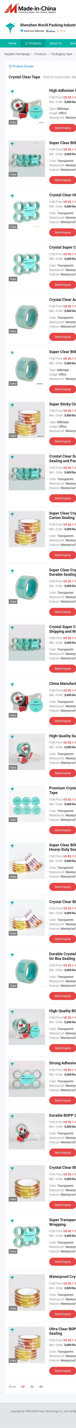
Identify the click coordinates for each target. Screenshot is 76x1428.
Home (12, 43)
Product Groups (23, 66)
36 (32, 1387)
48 (41, 1387)
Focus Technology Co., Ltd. (53, 1411)
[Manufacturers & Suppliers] (30, 8)
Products (35, 43)
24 (22, 1386)
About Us (56, 43)
